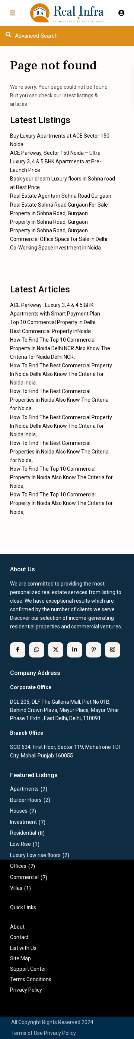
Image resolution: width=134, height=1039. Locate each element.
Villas (16, 888)
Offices (18, 866)
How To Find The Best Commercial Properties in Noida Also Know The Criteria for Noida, (59, 399)
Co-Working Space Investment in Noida (55, 248)
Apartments (24, 789)
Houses (19, 811)
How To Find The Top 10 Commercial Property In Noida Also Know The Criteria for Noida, (61, 477)
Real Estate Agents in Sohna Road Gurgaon (60, 196)
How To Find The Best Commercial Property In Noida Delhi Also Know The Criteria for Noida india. (61, 374)
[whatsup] (36, 649)
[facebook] (17, 649)
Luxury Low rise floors (35, 855)
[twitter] (55, 649)
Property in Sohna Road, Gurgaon (49, 213)
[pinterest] (93, 649)
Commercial (24, 877)
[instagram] (112, 649)
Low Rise (20, 844)
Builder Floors (26, 800)
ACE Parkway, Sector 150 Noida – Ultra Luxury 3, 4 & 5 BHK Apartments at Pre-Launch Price (55, 161)
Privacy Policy (60, 1033)
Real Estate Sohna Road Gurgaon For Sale (59, 205)
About (17, 927)
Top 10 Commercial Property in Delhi (52, 322)
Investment (23, 822)
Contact (19, 937)
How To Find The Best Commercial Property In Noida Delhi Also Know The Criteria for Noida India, (61, 425)
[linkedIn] (74, 649)
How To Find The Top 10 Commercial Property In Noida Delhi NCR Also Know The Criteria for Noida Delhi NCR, (60, 348)
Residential (23, 833)
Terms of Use (27, 1033)
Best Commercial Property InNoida (50, 331)
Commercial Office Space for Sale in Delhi (58, 239)
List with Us (23, 948)
